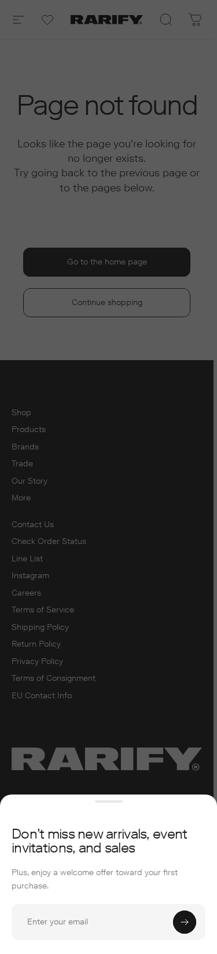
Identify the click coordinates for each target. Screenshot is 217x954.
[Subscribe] (184, 922)
